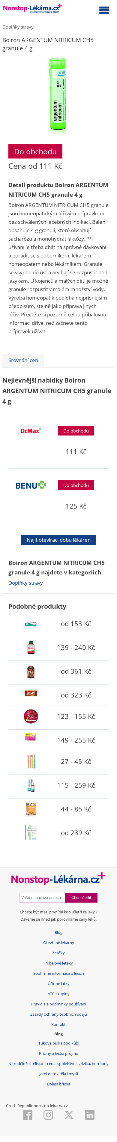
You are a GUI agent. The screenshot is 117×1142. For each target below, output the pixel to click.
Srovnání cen (23, 360)
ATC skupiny (59, 993)
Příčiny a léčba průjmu (58, 1053)
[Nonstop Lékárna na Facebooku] (28, 1115)
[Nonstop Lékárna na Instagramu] (48, 1115)
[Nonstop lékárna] (33, 9)
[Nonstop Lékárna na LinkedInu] (90, 1115)
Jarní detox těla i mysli (58, 1073)
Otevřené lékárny (58, 942)
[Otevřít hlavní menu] (104, 10)
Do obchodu (35, 151)
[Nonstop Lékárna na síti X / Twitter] (69, 1115)
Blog (58, 932)
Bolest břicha (58, 1084)
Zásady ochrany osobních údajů (58, 1014)
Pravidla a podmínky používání (58, 1004)
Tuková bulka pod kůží (58, 1043)
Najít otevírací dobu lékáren (59, 539)
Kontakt (58, 1024)
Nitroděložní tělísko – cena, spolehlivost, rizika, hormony (58, 1063)
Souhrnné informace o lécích (58, 973)
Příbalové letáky (58, 963)
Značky (58, 953)
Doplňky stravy (18, 27)
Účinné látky (59, 983)
